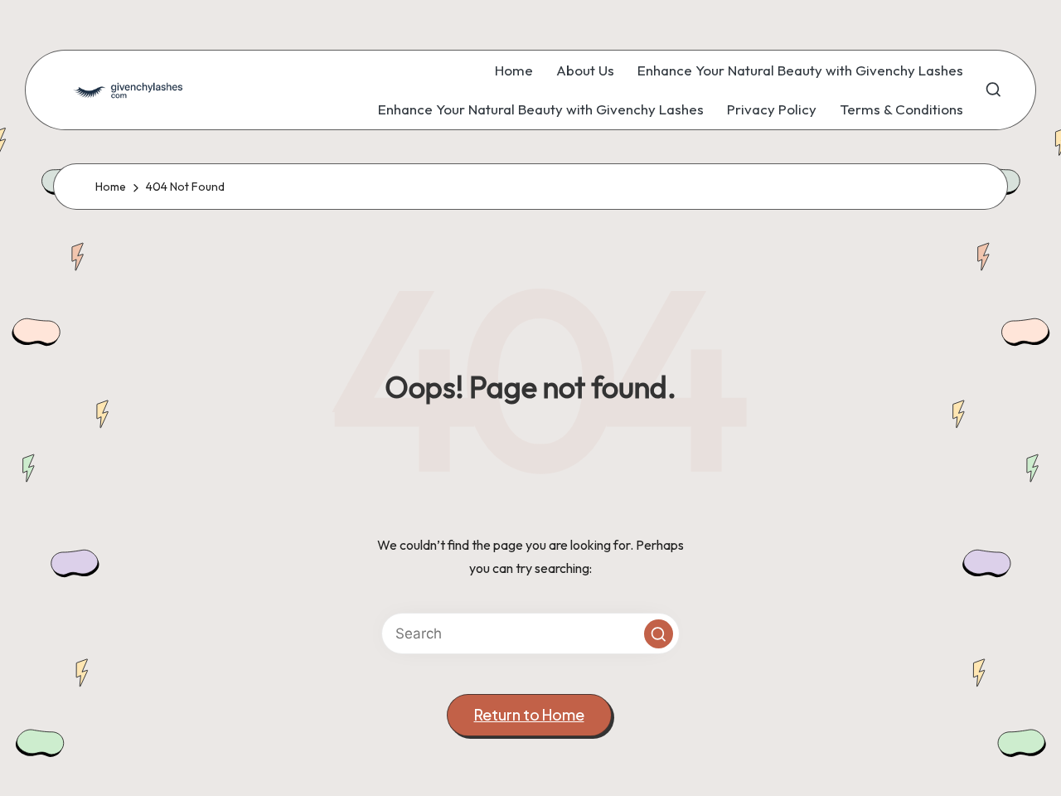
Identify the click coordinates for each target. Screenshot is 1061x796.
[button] (658, 633)
